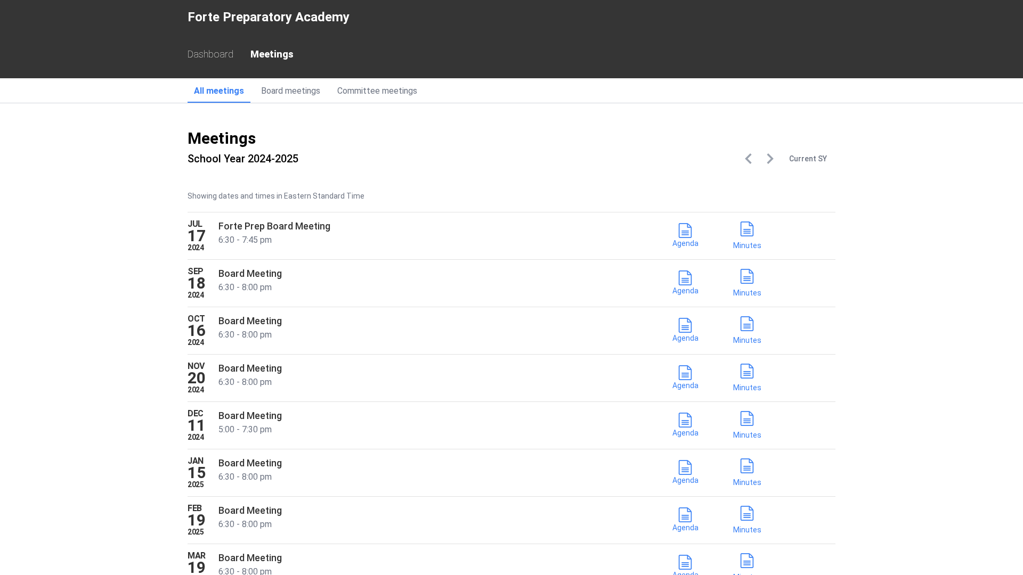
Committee (377, 91)
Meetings (272, 54)
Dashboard (210, 54)
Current (808, 158)
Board (290, 91)
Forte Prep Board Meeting (274, 226)
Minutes (747, 245)
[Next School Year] (770, 158)
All (219, 91)
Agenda (685, 243)
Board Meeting (250, 273)
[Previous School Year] (748, 158)
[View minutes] (747, 230)
